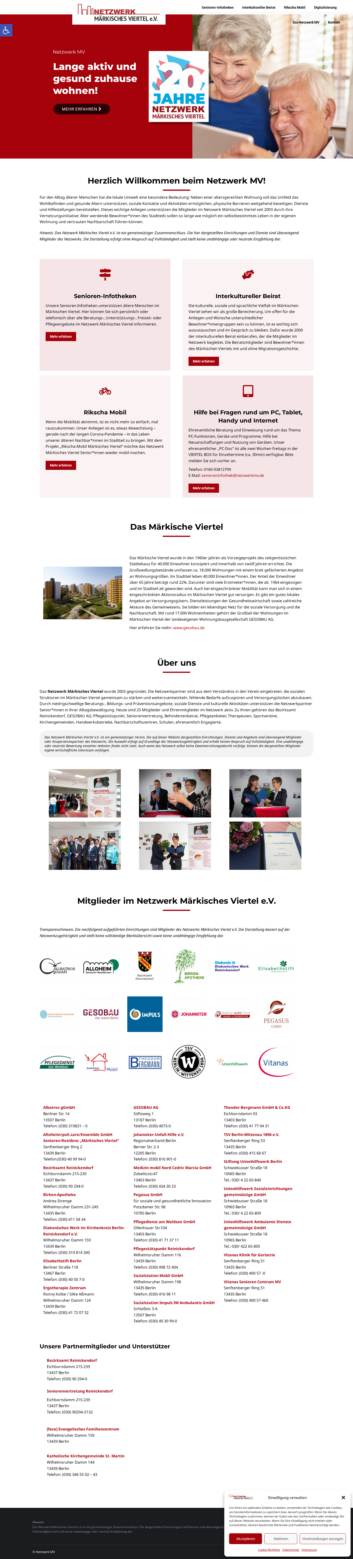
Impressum (309, 1550)
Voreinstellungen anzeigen (322, 1539)
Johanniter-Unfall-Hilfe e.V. (159, 1134)
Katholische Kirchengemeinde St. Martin (85, 1456)
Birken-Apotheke (59, 1194)
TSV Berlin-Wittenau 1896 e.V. (251, 1134)
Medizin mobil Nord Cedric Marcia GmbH (172, 1167)
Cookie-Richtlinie (269, 1550)
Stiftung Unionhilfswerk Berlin (253, 1161)
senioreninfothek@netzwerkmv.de (232, 475)
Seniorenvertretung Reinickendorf (80, 1391)
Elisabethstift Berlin (62, 1261)
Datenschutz (290, 1550)
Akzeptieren (245, 1539)
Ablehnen (281, 1539)
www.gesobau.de (189, 627)
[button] (6, 30)
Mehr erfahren (80, 109)
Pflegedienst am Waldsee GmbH (164, 1221)
